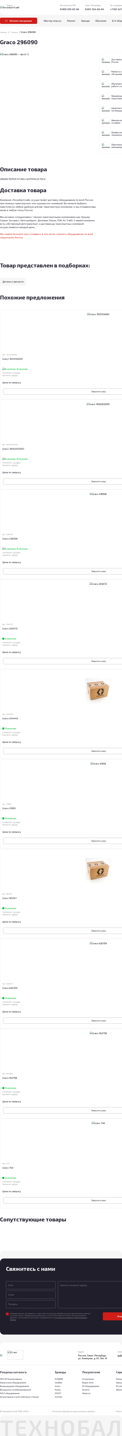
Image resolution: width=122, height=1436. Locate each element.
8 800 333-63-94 (69, 9)
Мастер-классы (52, 20)
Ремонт (71, 20)
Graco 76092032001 (13, 448)
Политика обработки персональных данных (73, 1411)
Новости (86, 1393)
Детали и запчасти (13, 281)
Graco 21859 (9, 808)
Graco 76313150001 (12, 358)
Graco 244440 (10, 718)
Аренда (85, 20)
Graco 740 (7, 1167)
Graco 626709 (9, 987)
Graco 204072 (10, 628)
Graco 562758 (9, 1077)
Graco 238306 (10, 538)
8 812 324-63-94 (94, 9)
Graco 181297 (9, 898)
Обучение (100, 20)
